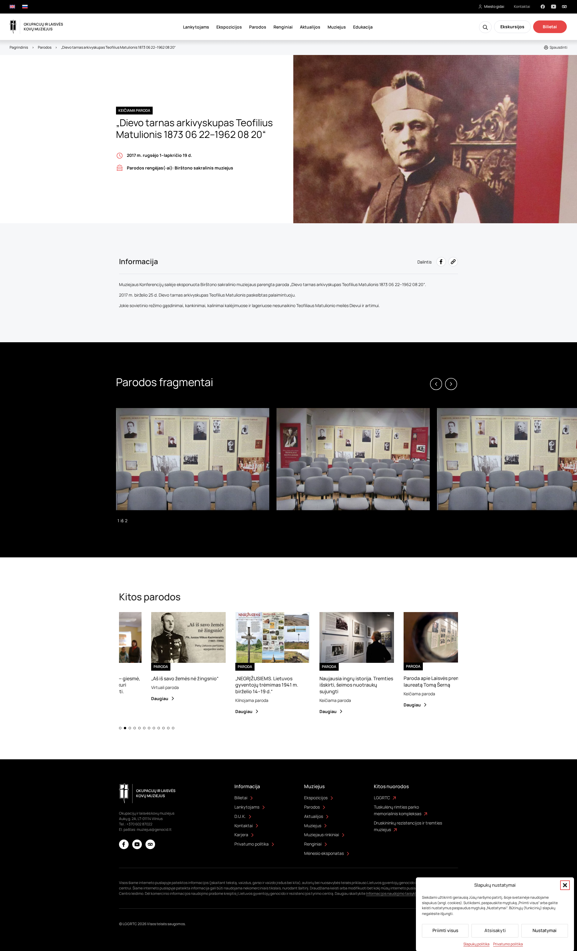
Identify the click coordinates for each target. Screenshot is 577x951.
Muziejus (337, 27)
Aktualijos (310, 27)
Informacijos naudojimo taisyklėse (394, 893)
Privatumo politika (508, 943)
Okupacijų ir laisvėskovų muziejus (43, 27)
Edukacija (363, 27)
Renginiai (283, 27)
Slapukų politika (476, 943)
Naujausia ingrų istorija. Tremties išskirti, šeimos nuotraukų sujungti (337, 685)
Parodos (257, 27)
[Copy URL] (453, 262)
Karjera (241, 834)
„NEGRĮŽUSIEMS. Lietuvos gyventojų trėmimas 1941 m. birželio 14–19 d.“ (248, 685)
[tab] (120, 728)
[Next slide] (451, 384)
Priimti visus (445, 930)
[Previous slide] (436, 384)
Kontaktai (522, 6)
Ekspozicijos (229, 27)
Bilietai (550, 26)
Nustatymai (545, 930)
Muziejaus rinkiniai (321, 834)
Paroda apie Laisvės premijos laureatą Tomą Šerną (417, 681)
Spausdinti (558, 47)
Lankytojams (196, 27)
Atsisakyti (495, 930)
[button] (565, 885)
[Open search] (485, 27)
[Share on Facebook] (441, 262)
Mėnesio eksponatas (324, 853)
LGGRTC (382, 797)
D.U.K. (240, 816)
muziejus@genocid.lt (154, 829)
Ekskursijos (512, 26)
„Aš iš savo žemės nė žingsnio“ (166, 678)
